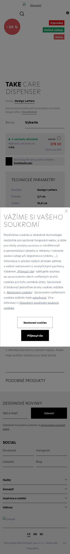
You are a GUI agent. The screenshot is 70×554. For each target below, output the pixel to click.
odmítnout (39, 297)
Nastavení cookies (19, 292)
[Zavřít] (66, 211)
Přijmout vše (26, 271)
